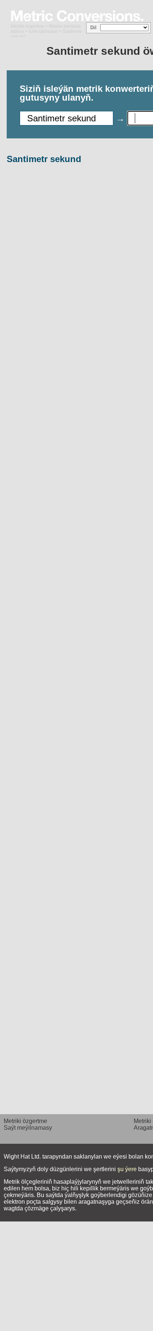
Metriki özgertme (27, 26)
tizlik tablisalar (43, 31)
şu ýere (127, 1169)
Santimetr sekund (44, 159)
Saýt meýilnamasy (28, 1128)
